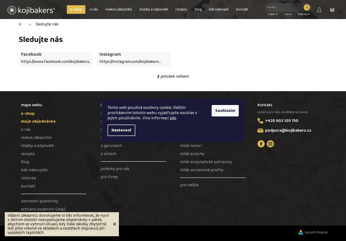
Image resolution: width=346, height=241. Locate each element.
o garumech (111, 146)
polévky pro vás (115, 169)
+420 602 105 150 (281, 120)
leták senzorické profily (202, 170)
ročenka (28, 178)
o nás (26, 130)
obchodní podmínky (39, 201)
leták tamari (191, 146)
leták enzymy (192, 154)
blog (25, 162)
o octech (109, 154)
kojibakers (270, 143)
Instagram (110, 54)
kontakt (28, 186)
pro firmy (109, 177)
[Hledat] (307, 7)
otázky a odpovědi (37, 146)
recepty (28, 154)
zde (173, 118)
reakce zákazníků (36, 138)
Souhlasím (225, 110)
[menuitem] (76, 9)
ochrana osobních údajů (43, 209)
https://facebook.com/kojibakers (261, 143)
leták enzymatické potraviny (206, 162)
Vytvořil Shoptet (316, 232)
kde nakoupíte (34, 170)
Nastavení (121, 130)
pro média (189, 185)
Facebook (31, 54)
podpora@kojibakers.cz (288, 130)
